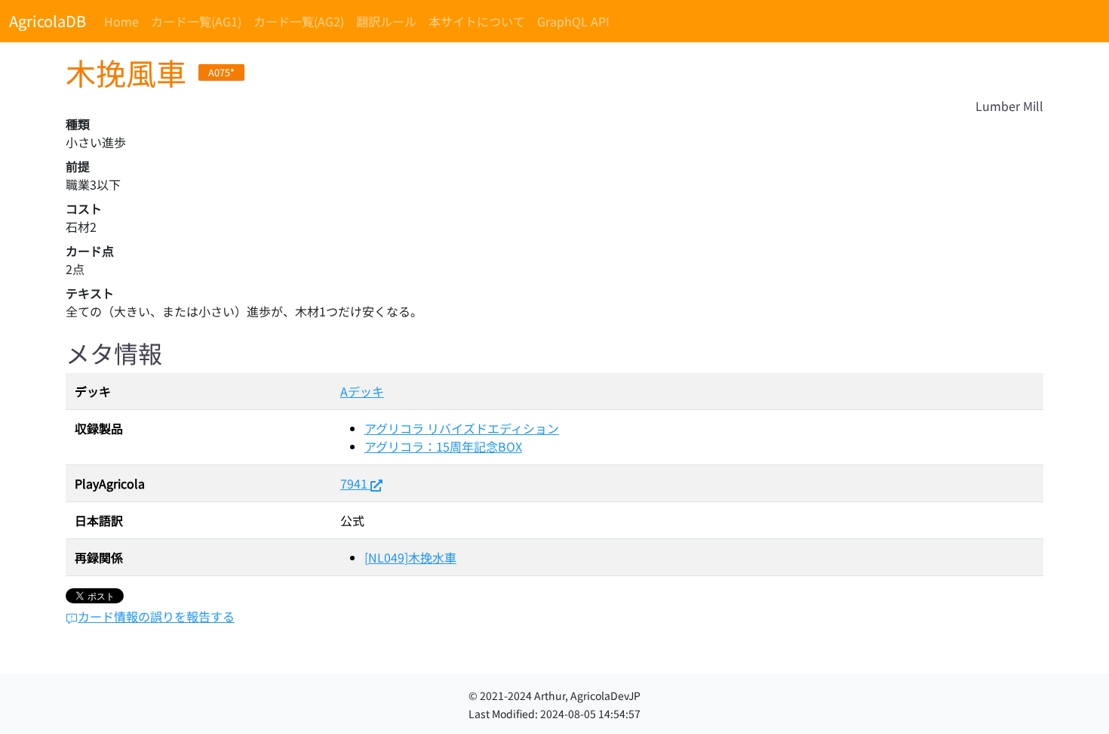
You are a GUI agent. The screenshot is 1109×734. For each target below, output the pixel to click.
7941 (353, 483)
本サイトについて (477, 21)
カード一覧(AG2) (298, 21)
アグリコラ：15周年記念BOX (443, 446)
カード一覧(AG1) (196, 21)
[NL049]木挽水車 (410, 557)
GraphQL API (573, 21)
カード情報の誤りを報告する (156, 616)
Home (121, 21)
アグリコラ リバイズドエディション (461, 428)
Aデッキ (362, 391)
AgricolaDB (47, 21)
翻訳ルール (386, 21)
